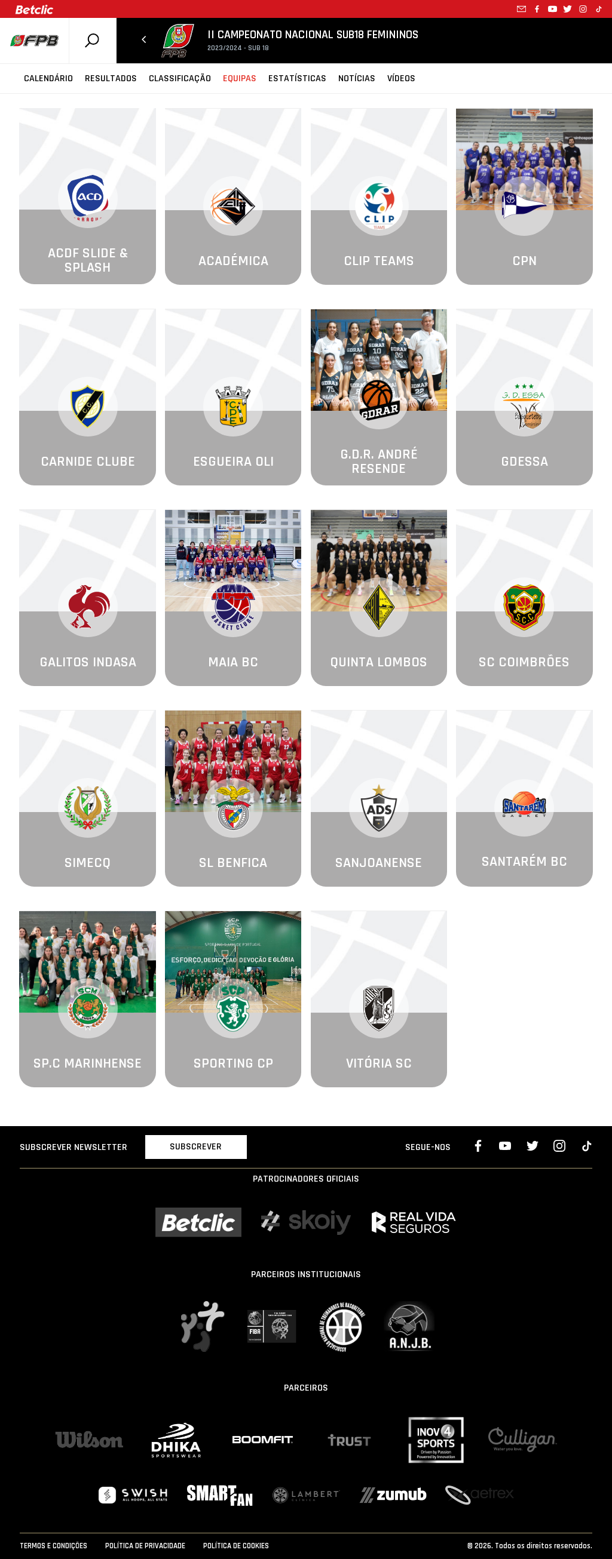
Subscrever (196, 1146)
